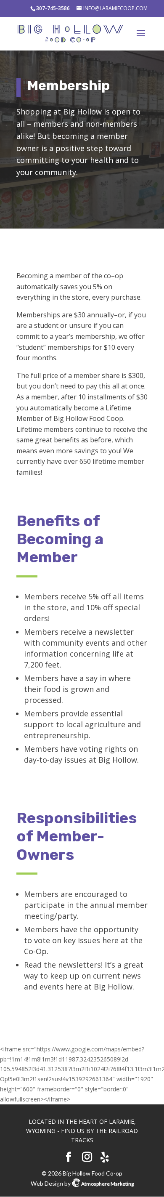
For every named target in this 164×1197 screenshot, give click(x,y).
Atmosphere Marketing (107, 1184)
